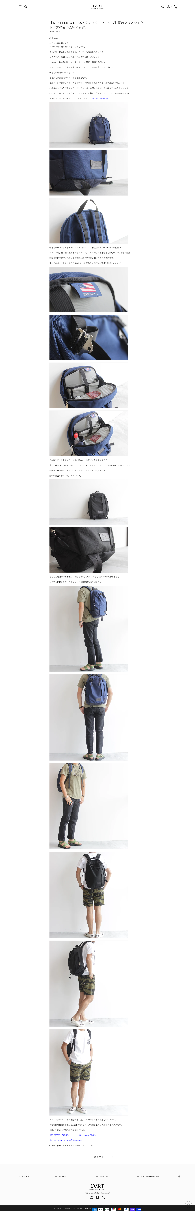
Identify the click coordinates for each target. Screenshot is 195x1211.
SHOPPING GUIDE (150, 1176)
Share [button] (55, 38)
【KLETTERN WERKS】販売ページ (68, 1140)
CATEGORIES (24, 1176)
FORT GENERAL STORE (68, 1208)
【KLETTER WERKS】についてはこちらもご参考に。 (74, 1135)
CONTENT (105, 1176)
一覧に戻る (97, 1157)
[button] (20, 7)
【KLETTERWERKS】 (101, 98)
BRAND (62, 1176)
